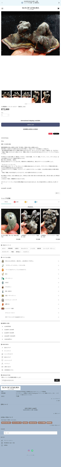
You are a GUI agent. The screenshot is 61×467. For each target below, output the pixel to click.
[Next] (59, 50)
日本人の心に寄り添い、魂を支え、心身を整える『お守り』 (19, 261)
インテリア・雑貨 (9, 308)
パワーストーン (8, 278)
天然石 (6, 282)
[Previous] (2, 50)
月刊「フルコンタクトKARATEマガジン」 (15, 317)
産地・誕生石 (8, 291)
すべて (6, 202)
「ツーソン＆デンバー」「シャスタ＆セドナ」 (16, 269)
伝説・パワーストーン (10, 295)
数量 (2, 112)
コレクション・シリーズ (11, 300)
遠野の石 (7, 304)
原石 (6, 274)
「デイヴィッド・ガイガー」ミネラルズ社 (15, 265)
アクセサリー (8, 287)
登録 (57, 380)
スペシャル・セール (10, 312)
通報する (57, 193)
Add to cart (30, 124)
